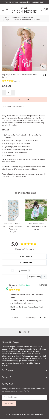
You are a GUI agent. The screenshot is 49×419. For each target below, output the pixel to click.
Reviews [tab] (6, 271)
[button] (41, 317)
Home (4, 17)
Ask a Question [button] (26, 262)
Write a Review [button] (25, 256)
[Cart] (44, 9)
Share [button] (16, 317)
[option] (24, 48)
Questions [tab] (23, 271)
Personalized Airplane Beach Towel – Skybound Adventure (13, 226)
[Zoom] (43, 67)
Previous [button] (5, 46)
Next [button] (44, 46)
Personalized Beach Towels (22, 17)
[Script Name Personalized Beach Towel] (45, 74)
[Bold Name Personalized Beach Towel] (43, 74)
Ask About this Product (13, 107)
